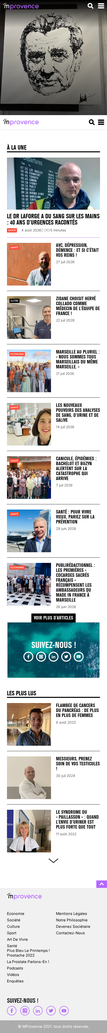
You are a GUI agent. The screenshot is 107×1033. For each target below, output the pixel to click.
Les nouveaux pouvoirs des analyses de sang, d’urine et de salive (78, 412)
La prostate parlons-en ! (28, 961)
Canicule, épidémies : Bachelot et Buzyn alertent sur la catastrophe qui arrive (76, 468)
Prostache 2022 (21, 955)
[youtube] (79, 657)
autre (14, 300)
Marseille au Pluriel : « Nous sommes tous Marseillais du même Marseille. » (78, 359)
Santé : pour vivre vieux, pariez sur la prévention (75, 517)
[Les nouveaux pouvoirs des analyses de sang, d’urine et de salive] (29, 424)
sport (11, 933)
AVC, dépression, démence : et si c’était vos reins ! (77, 250)
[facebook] (28, 657)
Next (53, 859)
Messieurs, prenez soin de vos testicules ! (78, 764)
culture (13, 926)
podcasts (15, 968)
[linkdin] (53, 657)
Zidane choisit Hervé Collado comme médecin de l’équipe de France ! (78, 306)
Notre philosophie (72, 920)
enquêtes (15, 981)
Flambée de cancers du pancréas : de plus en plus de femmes (77, 710)
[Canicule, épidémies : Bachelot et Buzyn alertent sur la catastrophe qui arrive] (29, 477)
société (13, 920)
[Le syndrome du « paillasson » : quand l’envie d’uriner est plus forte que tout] (29, 831)
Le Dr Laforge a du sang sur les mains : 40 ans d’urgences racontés (53, 219)
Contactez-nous (70, 933)
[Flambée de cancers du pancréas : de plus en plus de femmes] (29, 724)
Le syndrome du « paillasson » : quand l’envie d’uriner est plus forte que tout (77, 819)
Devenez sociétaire (73, 926)
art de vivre (17, 939)
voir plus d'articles (53, 618)
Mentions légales (71, 913)
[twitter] (66, 657)
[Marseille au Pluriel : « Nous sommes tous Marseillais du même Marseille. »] (29, 371)
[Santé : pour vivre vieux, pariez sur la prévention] (29, 531)
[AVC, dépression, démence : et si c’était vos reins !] (29, 264)
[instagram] (41, 657)
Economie (17, 354)
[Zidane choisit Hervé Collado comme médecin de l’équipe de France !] (29, 317)
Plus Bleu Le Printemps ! (28, 950)
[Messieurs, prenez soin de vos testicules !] (29, 777)
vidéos (13, 974)
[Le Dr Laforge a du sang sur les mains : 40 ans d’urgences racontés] (53, 184)
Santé (12, 230)
